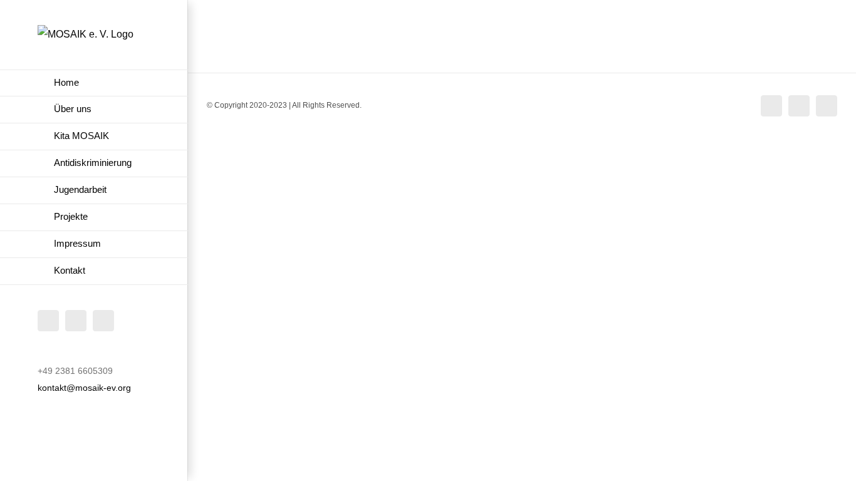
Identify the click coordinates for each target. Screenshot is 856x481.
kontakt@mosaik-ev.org (84, 388)
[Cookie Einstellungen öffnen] (28, 465)
